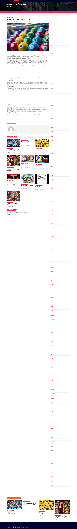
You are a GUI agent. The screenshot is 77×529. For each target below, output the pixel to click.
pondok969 (52, 389)
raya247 (52, 358)
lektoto (52, 332)
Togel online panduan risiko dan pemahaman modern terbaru (27, 142)
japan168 (52, 201)
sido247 (52, 432)
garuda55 (52, 463)
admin (9, 21)
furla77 (52, 450)
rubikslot (52, 354)
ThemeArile (26, 527)
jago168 (52, 170)
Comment (8, 214)
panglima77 (52, 227)
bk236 (51, 454)
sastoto (52, 437)
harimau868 (52, 441)
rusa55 (52, 494)
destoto (52, 402)
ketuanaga (52, 319)
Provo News (21, 527)
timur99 (52, 240)
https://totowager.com (21, 128)
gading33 (52, 406)
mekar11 (52, 22)
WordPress (17, 527)
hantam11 (52, 419)
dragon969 (52, 271)
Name (8, 221)
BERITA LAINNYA (37, 56)
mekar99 (52, 363)
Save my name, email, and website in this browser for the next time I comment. (19, 229)
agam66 (52, 101)
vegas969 (52, 280)
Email (8, 225)
